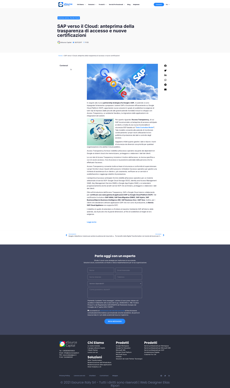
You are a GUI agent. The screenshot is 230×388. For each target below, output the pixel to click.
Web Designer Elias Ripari (140, 384)
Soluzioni (91, 4)
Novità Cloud (74, 18)
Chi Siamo (80, 4)
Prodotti (102, 4)
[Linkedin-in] (169, 375)
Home (60, 56)
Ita (167, 4)
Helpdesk (136, 4)
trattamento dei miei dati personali (112, 311)
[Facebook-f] (161, 375)
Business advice (63, 18)
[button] (165, 66)
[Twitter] (165, 375)
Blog (128, 4)
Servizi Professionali (116, 4)
